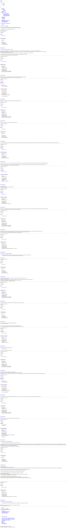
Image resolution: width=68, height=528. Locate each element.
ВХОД (3, 11)
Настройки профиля (6, 13)
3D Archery (3, 18)
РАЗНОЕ (3, 9)
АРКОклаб (3, 17)
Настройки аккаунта (6, 14)
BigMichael (1, 82)
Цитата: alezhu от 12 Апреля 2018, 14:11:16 (6, 347)
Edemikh (1, 147)
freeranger (1, 192)
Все (5, 508)
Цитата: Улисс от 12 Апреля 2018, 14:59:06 (6, 441)
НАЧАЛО (3, 8)
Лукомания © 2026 (4, 516)
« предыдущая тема (3, 23)
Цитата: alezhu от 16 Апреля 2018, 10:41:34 (6, 501)
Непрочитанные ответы (6, 15)
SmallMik (1, 423)
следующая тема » (8, 23)
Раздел (4, 4)
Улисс (5, 64)
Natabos (1, 237)
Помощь (4, 10)
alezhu (5, 38)
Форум (4, 3)
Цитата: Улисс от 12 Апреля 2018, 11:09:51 (6, 253)
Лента (1, 0)
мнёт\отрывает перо (2, 75)
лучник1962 (2, 170)
